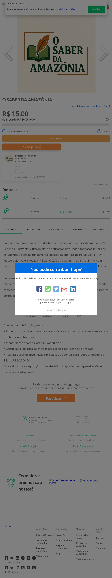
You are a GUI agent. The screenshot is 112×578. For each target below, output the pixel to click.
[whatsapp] (46, 289)
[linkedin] (71, 289)
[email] (63, 289)
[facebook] (39, 289)
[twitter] (55, 289)
